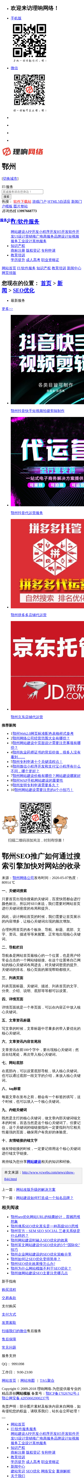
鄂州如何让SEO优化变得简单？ (36, 1259)
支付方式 (9, 1314)
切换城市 (10, 178)
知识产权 (18, 246)
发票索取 (9, 1323)
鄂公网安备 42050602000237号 (25, 1398)
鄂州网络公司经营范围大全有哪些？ (41, 738)
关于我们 (18, 1476)
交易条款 (9, 1298)
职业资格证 (50, 1462)
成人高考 (33, 1462)
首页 (46, 283)
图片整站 (20, 206)
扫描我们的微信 (14, 1331)
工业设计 (25, 1443)
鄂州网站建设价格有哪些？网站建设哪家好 (47, 776)
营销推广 (32, 1438)
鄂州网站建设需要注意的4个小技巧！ (43, 790)
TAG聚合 (47, 1380)
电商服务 (47, 1438)
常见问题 (9, 1347)
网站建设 (18, 1434)
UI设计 (19, 1438)
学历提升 (18, 1462)
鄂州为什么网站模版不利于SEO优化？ (41, 1268)
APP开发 (32, 1434)
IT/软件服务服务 (24, 1429)
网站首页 (9, 268)
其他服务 (39, 1443)
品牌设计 (61, 1438)
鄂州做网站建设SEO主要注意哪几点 (39, 1273)
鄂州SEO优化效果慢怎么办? (33, 1264)
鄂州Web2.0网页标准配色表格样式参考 (43, 733)
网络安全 (48, 1471)
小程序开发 (48, 1434)
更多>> (7, 309)
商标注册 (18, 1452)
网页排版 (9, 273)
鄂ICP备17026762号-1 (62, 1393)
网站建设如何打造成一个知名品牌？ (44, 1198)
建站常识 (18, 1471)
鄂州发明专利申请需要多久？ (36, 785)
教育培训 (18, 255)
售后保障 (9, 1339)
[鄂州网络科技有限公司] (22, 156)
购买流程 (9, 1290)
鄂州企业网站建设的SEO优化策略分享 (41, 1254)
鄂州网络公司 (23, 878)
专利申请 (48, 1452)
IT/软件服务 (26, 268)
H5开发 (63, 1434)
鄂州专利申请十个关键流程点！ (38, 762)
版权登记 (33, 1452)
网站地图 (27, 1380)
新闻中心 (74, 268)
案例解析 (63, 1471)
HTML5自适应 (58, 201)
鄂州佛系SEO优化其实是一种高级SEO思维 (44, 1226)
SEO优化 (23, 290)
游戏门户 (39, 201)
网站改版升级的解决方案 (36, 1189)
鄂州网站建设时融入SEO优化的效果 (39, 1240)
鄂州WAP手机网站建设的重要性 (38, 780)
